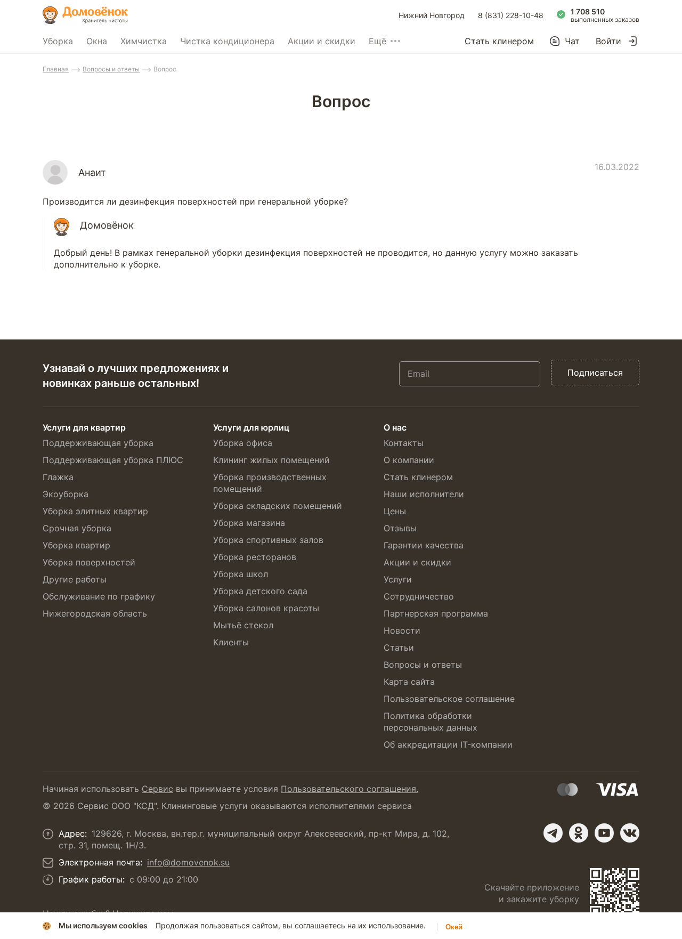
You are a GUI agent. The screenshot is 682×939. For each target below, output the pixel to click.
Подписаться (595, 372)
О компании (409, 460)
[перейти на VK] (629, 833)
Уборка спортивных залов (268, 540)
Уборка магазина (249, 522)
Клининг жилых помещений (271, 460)
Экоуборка (65, 494)
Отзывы (400, 528)
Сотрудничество (419, 596)
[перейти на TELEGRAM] (553, 833)
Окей (453, 927)
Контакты (404, 443)
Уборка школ (240, 574)
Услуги (398, 579)
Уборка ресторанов (254, 557)
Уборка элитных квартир (95, 511)
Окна (96, 41)
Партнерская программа (436, 613)
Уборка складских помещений (277, 505)
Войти (608, 41)
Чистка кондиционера (227, 41)
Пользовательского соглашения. (349, 788)
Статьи (399, 647)
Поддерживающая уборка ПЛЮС (113, 460)
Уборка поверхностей (89, 562)
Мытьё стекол (243, 625)
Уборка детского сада (260, 591)
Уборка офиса (242, 443)
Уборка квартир (76, 545)
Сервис (157, 788)
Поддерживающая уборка (98, 443)
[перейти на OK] (578, 833)
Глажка (58, 477)
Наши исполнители (424, 494)
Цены (395, 511)
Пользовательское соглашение (449, 698)
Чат (572, 41)
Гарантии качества (424, 545)
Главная (56, 69)
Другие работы (75, 579)
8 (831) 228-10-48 (510, 15)
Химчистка (143, 41)
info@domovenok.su (188, 862)
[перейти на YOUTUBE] (604, 833)
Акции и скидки (321, 41)
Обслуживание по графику (99, 596)
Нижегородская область (95, 613)
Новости (402, 630)
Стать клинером (499, 41)
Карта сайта (409, 681)
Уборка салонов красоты (266, 608)
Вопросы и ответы (111, 69)
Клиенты (231, 642)
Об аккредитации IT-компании (448, 744)
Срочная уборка (77, 528)
